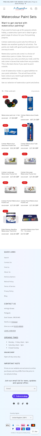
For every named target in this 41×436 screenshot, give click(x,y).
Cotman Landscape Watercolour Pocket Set (9, 173)
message (14, 322)
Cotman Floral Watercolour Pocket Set (29, 201)
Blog (5, 296)
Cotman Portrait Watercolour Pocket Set (11, 201)
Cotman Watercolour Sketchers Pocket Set (9, 144)
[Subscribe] (34, 388)
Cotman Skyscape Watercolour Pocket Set (28, 173)
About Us (7, 272)
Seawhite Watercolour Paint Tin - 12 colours (30, 230)
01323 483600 (18, 326)
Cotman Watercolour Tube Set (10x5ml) (29, 144)
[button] (4, 8)
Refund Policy (9, 281)
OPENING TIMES (11, 337)
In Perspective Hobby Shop (22, 432)
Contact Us (8, 262)
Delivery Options (9, 277)
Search (6, 258)
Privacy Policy (8, 291)
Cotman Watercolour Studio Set (29, 116)
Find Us (6, 267)
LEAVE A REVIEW (10, 331)
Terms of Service (9, 286)
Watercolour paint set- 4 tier (11, 115)
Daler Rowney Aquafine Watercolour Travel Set (9, 230)
